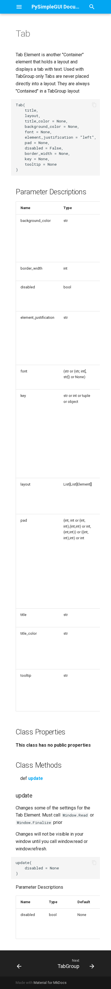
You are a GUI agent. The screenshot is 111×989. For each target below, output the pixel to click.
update (35, 778)
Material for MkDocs (50, 982)
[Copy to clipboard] (94, 104)
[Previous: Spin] (19, 963)
